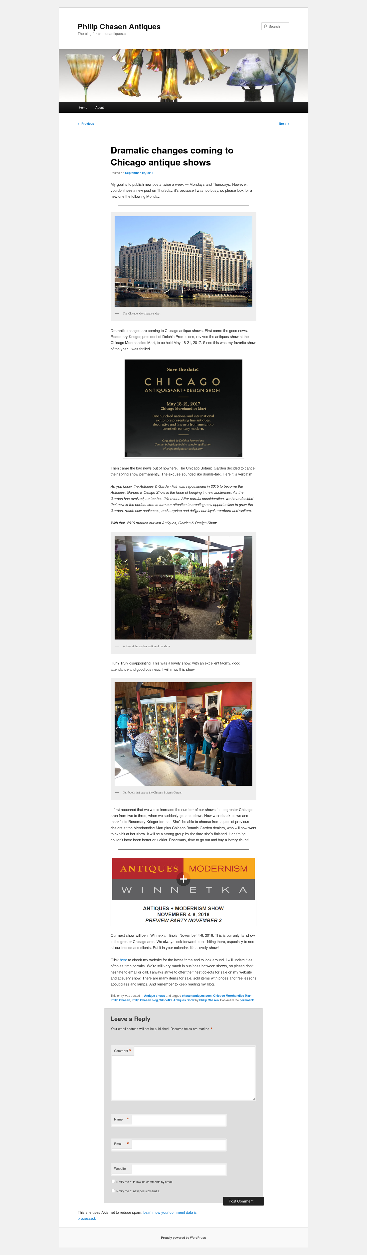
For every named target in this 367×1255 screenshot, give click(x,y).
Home (83, 107)
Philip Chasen (120, 1000)
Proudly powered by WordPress (183, 1237)
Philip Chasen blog (145, 1000)
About (99, 107)
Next (284, 123)
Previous (86, 123)
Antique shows (154, 995)
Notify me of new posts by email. (138, 1191)
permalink (247, 1000)
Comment (122, 1051)
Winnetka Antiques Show (176, 1000)
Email (121, 1144)
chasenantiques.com (197, 995)
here (123, 959)
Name (121, 1119)
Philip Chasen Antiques (119, 26)
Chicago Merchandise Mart (232, 995)
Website (120, 1168)
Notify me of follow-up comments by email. (144, 1182)
